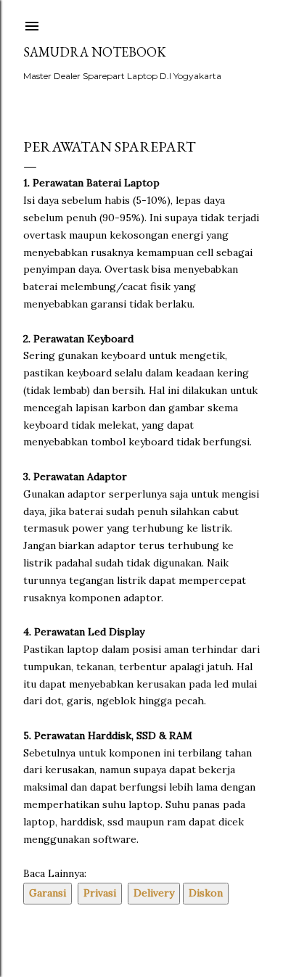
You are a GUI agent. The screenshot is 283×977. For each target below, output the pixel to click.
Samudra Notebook (94, 52)
